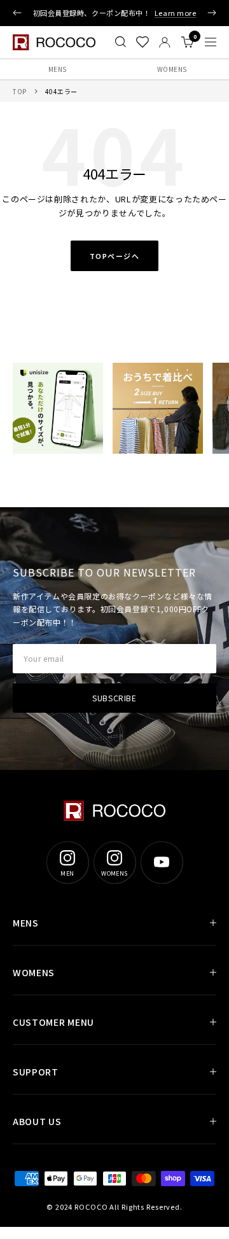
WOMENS (172, 69)
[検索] (120, 42)
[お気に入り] (142, 42)
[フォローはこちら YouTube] (162, 862)
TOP (20, 91)
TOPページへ (115, 256)
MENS (57, 69)
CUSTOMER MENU (53, 1022)
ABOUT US (37, 1121)
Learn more (176, 13)
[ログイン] (164, 42)
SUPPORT (36, 1071)
